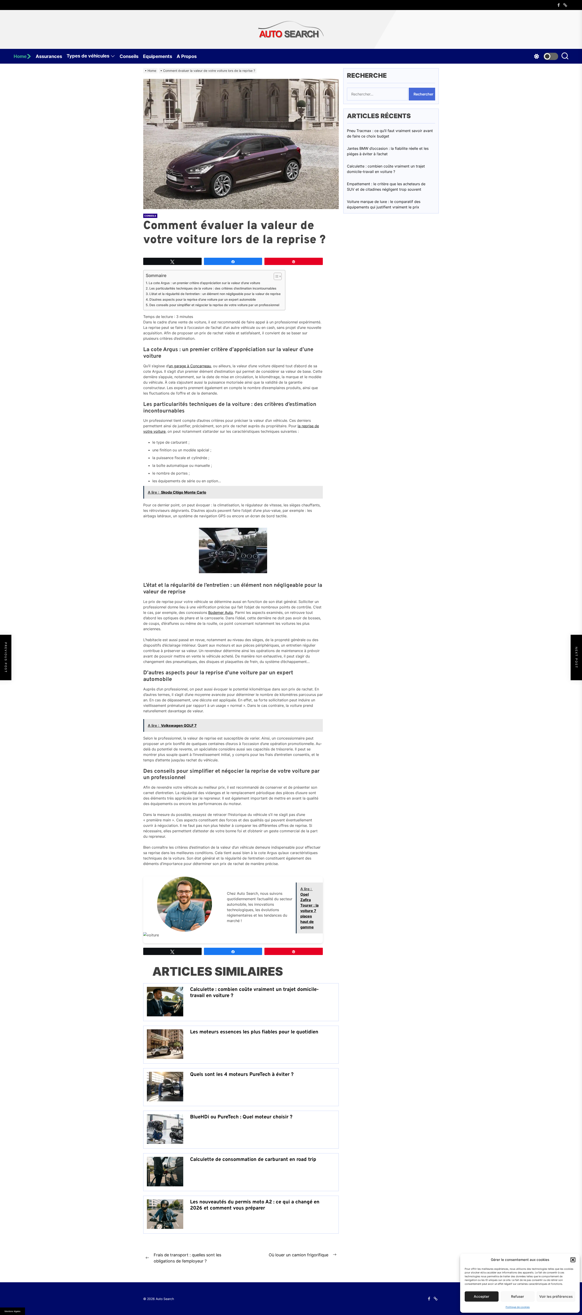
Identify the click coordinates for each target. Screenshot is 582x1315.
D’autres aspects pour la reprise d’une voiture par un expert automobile (202, 299)
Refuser (517, 1296)
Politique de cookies (518, 1307)
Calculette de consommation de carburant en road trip (253, 1160)
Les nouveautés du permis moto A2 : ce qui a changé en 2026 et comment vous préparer (254, 1205)
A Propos (187, 56)
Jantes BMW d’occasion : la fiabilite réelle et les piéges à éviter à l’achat (388, 151)
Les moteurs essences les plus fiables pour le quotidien (254, 1032)
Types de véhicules (88, 56)
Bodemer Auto (220, 612)
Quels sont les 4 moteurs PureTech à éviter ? (242, 1075)
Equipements (157, 56)
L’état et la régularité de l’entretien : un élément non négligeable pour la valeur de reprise (215, 294)
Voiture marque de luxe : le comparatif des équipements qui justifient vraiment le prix (383, 205)
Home (20, 56)
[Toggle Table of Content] (275, 276)
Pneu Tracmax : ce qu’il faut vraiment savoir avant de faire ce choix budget (390, 134)
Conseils (129, 56)
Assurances (49, 56)
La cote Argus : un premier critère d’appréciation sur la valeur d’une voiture (204, 283)
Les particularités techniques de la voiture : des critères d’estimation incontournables (212, 288)
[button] (573, 1260)
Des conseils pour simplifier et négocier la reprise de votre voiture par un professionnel (214, 305)
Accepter (481, 1296)
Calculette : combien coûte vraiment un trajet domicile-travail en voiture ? (254, 993)
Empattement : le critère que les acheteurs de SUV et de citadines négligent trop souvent (386, 187)
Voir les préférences (556, 1296)
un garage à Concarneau (190, 366)
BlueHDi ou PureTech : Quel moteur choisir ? (241, 1117)
